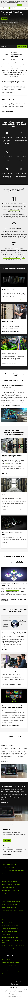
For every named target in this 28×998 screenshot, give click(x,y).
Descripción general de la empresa (10, 962)
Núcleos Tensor (16, 893)
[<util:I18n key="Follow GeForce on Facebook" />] (9, 984)
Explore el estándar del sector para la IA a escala (11, 331)
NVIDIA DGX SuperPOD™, (8, 64)
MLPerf (5, 501)
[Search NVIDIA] (3, 7)
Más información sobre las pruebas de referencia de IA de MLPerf (13, 510)
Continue (19, 4)
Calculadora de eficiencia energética (11, 925)
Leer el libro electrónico (7, 111)
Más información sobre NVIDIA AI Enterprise (10, 725)
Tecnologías (17, 971)
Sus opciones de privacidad (19, 990)
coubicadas (11, 256)
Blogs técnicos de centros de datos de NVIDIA (13, 945)
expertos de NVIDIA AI (12, 234)
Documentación (4, 22)
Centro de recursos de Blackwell (10, 904)
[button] (21, 8)
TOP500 (4, 463)
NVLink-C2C (16, 890)
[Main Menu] (1, 8)
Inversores (4, 965)
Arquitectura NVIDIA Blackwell (9, 881)
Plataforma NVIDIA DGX (8, 867)
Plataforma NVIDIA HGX (8, 870)
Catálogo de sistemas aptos (9, 948)
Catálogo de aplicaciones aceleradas (11, 901)
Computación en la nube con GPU (10, 928)
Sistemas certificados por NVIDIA (10, 937)
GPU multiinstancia (6, 890)
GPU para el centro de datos (9, 864)
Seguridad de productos (19, 993)
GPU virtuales (5, 873)
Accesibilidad (19, 991)
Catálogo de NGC (6, 934)
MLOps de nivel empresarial (12, 589)
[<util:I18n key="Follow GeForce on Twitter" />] (14, 984)
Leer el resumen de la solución (9, 92)
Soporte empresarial (13, 22)
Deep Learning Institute (8, 922)
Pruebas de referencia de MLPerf (10, 931)
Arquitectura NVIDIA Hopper (9, 884)
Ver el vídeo (5, 545)
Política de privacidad (6, 990)
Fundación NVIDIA (6, 968)
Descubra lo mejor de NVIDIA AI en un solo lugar (11, 299)
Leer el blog (5, 473)
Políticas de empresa (7, 993)
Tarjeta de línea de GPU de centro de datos (12, 910)
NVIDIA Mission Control (14, 209)
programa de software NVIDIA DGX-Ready (11, 588)
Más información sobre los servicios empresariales (11, 684)
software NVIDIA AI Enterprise (8, 213)
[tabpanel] (14, 403)
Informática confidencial (8, 887)
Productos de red (19, 870)
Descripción (3, 46)
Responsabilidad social (7, 971)
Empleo (4, 973)
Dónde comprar (6, 951)
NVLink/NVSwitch (6, 893)
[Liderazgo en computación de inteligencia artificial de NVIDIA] (11, 8)
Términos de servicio (10, 991)
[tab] (8, 380)
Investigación (15, 968)
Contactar (14, 994)
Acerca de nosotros (6, 959)
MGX (18, 884)
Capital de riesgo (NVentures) (16, 965)
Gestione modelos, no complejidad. (8, 363)
